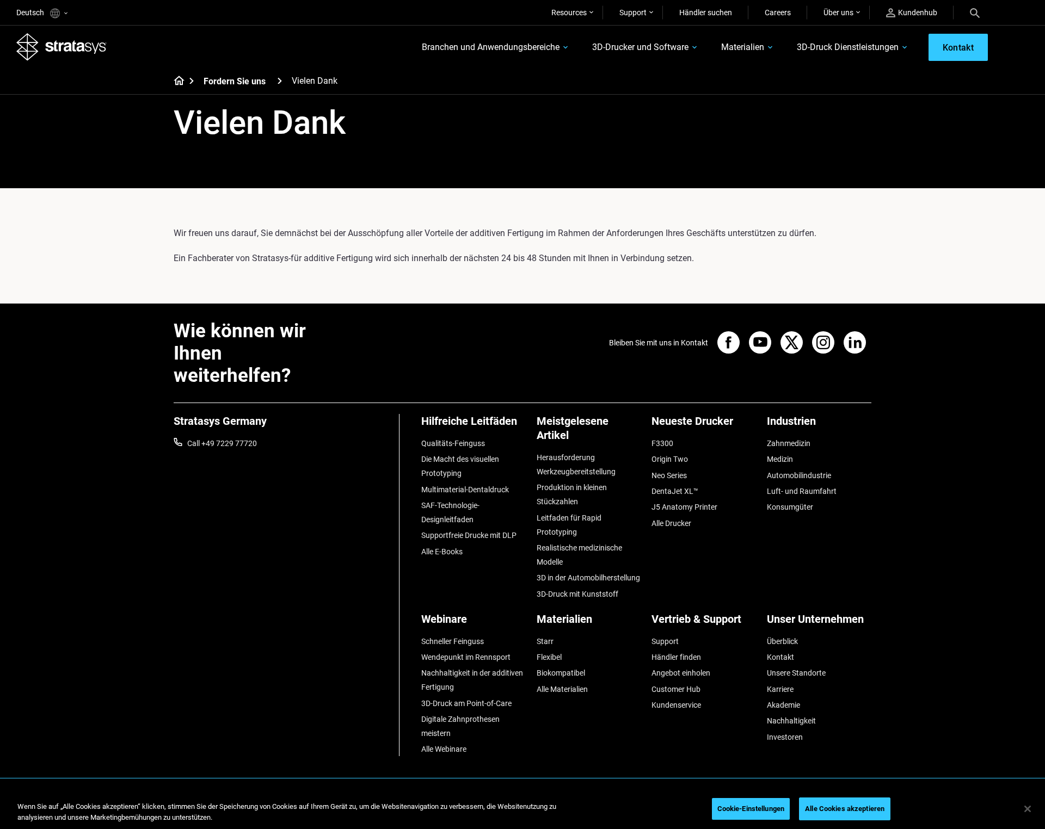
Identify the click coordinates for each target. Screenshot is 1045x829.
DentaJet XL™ (674, 491)
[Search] (975, 12)
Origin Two (669, 459)
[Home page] (175, 82)
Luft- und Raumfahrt (802, 491)
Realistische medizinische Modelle (579, 554)
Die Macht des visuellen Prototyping (460, 466)
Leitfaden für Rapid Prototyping (569, 525)
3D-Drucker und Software (640, 47)
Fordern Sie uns (235, 81)
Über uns (838, 12)
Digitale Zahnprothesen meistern (460, 726)
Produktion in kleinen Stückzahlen (572, 494)
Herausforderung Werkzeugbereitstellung (576, 464)
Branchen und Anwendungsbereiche (491, 47)
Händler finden (676, 657)
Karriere (780, 689)
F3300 (662, 443)
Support (633, 12)
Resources (569, 12)
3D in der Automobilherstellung (588, 577)
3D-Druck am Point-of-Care (466, 703)
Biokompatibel (561, 673)
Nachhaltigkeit (791, 720)
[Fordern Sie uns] (280, 81)
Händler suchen (705, 12)
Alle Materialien (562, 689)
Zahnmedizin (788, 443)
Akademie (783, 705)
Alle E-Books (442, 551)
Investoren (785, 737)
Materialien (742, 47)
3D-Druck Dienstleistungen (848, 47)
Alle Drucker (671, 523)
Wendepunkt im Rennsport (466, 657)
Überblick (782, 641)
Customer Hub (675, 689)
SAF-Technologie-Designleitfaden (450, 512)
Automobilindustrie (799, 475)
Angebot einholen (680, 673)
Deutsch (31, 12)
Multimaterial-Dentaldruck (465, 489)
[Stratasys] (61, 46)
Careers (778, 12)
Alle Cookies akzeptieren (844, 809)
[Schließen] (1028, 809)
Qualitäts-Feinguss (453, 443)
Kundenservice (676, 705)
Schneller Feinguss (452, 641)
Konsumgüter (790, 507)
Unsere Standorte (796, 673)
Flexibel (549, 657)
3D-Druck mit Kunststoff (577, 594)
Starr (545, 641)
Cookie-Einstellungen (751, 809)
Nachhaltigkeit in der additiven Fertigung (472, 680)
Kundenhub (917, 12)
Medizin (780, 459)
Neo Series (669, 475)
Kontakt (780, 657)
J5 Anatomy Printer (684, 507)
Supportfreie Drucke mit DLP (469, 535)
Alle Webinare (443, 749)
